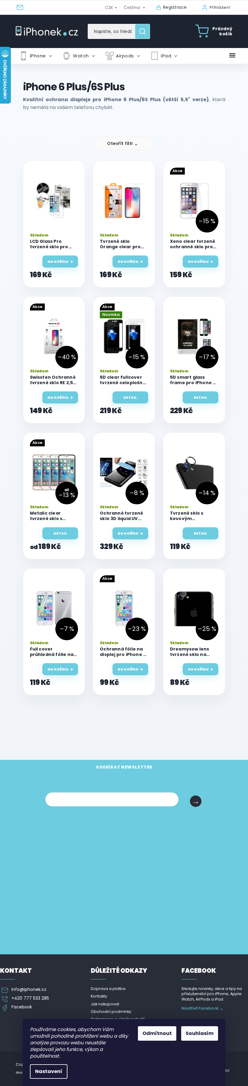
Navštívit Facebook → (202, 1008)
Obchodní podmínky (111, 1011)
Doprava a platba (108, 988)
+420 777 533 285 (30, 998)
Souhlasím (200, 1033)
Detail (130, 397)
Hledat (145, 31)
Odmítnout (157, 1033)
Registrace (175, 7)
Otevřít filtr (120, 143)
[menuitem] (35, 56)
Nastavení (48, 1071)
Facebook (21, 1007)
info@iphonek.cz (28, 989)
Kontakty (99, 996)
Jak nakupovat (105, 1004)
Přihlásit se (195, 801)
